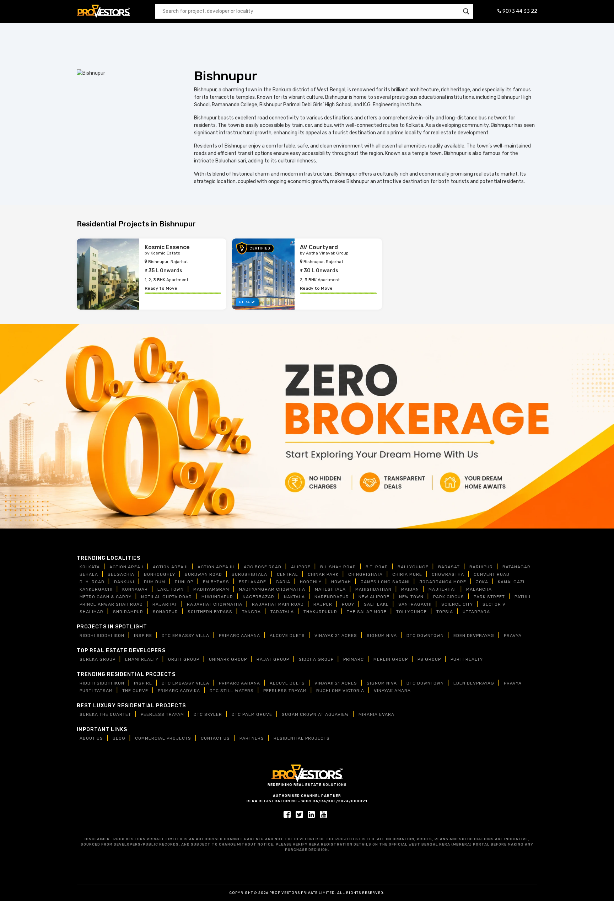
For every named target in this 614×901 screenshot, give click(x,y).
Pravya (513, 635)
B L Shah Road (338, 566)
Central (287, 574)
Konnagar (135, 589)
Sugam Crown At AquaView (315, 714)
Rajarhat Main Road (278, 604)
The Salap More (367, 611)
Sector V (494, 604)
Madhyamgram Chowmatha (272, 589)
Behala (89, 574)
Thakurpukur (320, 611)
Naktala (294, 596)
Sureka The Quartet (105, 714)
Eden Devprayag (473, 635)
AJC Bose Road (262, 566)
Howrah (341, 581)
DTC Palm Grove (252, 714)
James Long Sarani (385, 581)
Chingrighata (365, 574)
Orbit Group (183, 659)
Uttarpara (476, 611)
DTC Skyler (208, 714)
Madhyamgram (211, 589)
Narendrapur (331, 596)
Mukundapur (217, 596)
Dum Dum (154, 581)
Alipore (301, 566)
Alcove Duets (287, 635)
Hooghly (311, 581)
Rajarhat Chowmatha (214, 604)
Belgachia (121, 574)
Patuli (522, 596)
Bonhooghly (159, 574)
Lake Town (170, 589)
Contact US (215, 738)
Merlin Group (390, 659)
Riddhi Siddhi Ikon (102, 635)
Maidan (410, 589)
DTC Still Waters (232, 690)
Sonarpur (165, 611)
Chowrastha (448, 574)
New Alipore (374, 596)
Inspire (143, 635)
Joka (482, 581)
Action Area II (170, 566)
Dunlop (184, 581)
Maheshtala (330, 589)
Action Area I (126, 566)
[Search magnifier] (466, 11)
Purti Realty (467, 659)
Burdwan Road (203, 574)
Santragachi (415, 604)
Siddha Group (316, 659)
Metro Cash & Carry (105, 596)
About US (91, 738)
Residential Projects (302, 738)
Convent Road (492, 574)
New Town (411, 596)
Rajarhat (164, 604)
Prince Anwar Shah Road (111, 604)
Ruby (348, 604)
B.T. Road (377, 566)
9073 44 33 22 (519, 11)
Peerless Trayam (285, 690)
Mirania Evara (376, 714)
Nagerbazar (258, 596)
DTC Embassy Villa (185, 635)
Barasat (449, 566)
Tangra (251, 611)
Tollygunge (411, 611)
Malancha (479, 589)
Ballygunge (413, 566)
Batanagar (516, 566)
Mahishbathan (373, 589)
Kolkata (90, 566)
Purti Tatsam (96, 690)
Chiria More (407, 574)
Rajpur (322, 604)
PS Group (429, 659)
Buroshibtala (249, 574)
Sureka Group (97, 659)
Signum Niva (382, 635)
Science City (457, 604)
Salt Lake (376, 604)
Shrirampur (128, 611)
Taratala (282, 611)
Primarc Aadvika (179, 690)
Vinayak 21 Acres (335, 635)
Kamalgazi (511, 581)
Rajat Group (273, 659)
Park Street (489, 596)
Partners (251, 738)
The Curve (135, 690)
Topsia (444, 611)
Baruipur (481, 566)
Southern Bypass (210, 611)
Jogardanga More (442, 581)
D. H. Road (92, 581)
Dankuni (124, 581)
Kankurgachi (96, 589)
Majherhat (443, 589)
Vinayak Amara (392, 690)
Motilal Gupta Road (166, 596)
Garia (283, 581)
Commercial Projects (163, 738)
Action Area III (216, 566)
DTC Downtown (425, 635)
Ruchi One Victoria (340, 690)
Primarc (353, 659)
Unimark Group (228, 659)
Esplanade (252, 581)
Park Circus (448, 596)
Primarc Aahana (239, 635)
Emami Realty (141, 659)
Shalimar (91, 611)
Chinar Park (323, 574)
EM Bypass (216, 581)
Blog (119, 738)
